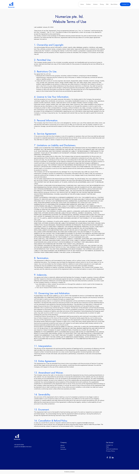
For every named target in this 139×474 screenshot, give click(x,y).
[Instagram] (110, 457)
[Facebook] (107, 457)
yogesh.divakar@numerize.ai (85, 422)
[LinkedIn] (113, 457)
